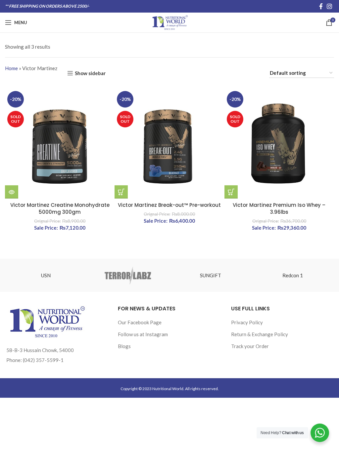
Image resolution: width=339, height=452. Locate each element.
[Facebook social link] (321, 6)
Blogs (124, 346)
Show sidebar (90, 73)
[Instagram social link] (329, 6)
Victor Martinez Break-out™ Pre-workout (169, 205)
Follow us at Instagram (143, 334)
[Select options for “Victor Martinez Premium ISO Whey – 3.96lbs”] (231, 192)
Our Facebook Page (140, 322)
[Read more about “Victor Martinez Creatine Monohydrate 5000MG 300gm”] (11, 192)
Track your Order (250, 346)
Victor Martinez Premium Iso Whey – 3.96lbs (279, 208)
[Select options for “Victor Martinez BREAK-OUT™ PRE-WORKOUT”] (121, 192)
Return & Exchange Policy (259, 334)
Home (11, 68)
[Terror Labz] (128, 275)
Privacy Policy (247, 322)
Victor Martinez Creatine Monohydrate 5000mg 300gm (60, 208)
